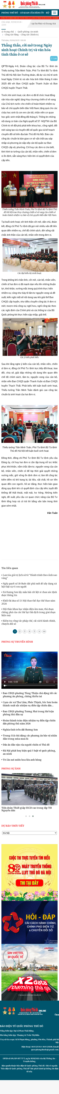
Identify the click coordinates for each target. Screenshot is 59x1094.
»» (44, 631)
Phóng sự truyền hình (17, 641)
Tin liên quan (9, 568)
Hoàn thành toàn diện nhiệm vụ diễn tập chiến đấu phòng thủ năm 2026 (29, 722)
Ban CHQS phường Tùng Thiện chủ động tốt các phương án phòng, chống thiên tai (30, 695)
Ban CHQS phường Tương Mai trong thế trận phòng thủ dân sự (28, 713)
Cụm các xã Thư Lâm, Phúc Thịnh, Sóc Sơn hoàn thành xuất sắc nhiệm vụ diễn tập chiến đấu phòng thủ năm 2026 (30, 704)
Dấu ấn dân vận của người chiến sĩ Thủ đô (26, 744)
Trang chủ (8, 31)
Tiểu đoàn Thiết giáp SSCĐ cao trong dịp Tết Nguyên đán (26, 809)
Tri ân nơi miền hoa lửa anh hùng (22, 759)
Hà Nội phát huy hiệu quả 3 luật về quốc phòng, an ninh (29, 752)
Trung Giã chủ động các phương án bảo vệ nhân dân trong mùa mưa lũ (30, 737)
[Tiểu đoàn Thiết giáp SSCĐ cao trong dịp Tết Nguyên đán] (29, 789)
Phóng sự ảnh (10, 768)
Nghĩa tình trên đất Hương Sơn (20, 729)
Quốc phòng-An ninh (28, 31)
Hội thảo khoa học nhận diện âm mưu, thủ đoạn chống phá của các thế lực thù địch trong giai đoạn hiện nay (28, 612)
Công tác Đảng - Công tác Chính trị (22, 34)
